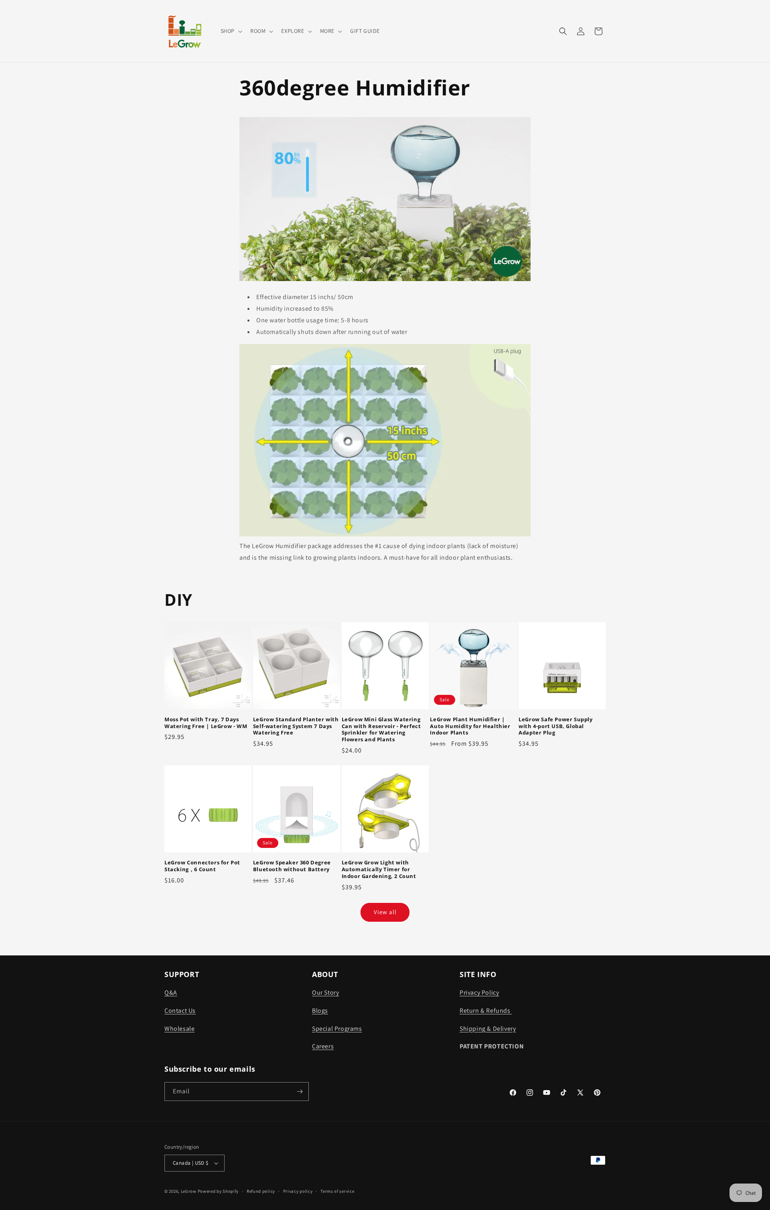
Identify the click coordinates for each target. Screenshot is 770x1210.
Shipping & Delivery (488, 1028)
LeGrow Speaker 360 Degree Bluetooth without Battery (292, 866)
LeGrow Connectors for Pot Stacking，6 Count (202, 866)
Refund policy (261, 1191)
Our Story (325, 992)
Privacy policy (298, 1191)
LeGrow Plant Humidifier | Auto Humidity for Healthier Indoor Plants (470, 726)
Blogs (320, 1010)
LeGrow (189, 1191)
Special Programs (337, 1028)
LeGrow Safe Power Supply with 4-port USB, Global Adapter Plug (555, 726)
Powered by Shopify (218, 1191)
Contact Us (180, 1010)
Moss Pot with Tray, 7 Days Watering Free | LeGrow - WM (205, 723)
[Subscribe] (299, 1091)
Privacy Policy (479, 992)
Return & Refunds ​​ (486, 1010)
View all (385, 912)
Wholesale (179, 1028)
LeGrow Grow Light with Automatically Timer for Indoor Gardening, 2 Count (379, 869)
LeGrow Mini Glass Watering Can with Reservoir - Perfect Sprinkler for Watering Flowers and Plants (381, 729)
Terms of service (337, 1191)
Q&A (170, 992)
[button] (230, 30)
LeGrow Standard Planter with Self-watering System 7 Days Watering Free (296, 726)
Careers (323, 1046)
